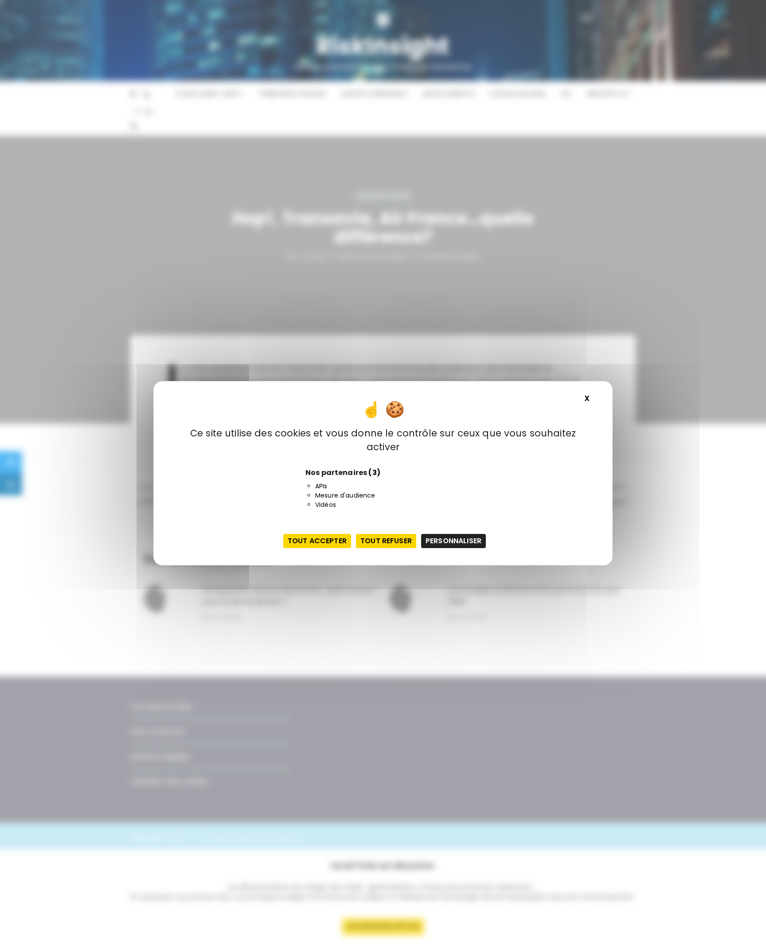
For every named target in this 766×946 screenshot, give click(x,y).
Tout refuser (386, 541)
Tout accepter (317, 541)
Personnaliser (453, 541)
